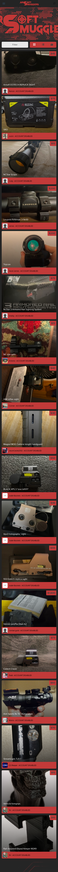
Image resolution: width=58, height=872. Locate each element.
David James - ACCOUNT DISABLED (23, 271)
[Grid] (34, 45)
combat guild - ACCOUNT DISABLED (23, 630)
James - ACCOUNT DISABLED (21, 226)
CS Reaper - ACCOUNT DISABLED (22, 765)
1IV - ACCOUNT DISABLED (19, 810)
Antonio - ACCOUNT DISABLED (21, 360)
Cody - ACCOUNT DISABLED (20, 181)
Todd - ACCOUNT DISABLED (20, 675)
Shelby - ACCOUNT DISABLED (21, 316)
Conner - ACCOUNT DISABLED (21, 405)
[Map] (51, 45)
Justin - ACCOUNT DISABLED (21, 136)
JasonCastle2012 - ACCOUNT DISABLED (25, 450)
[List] (43, 45)
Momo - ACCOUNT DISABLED (21, 720)
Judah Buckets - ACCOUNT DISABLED (24, 495)
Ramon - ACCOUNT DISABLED (21, 91)
